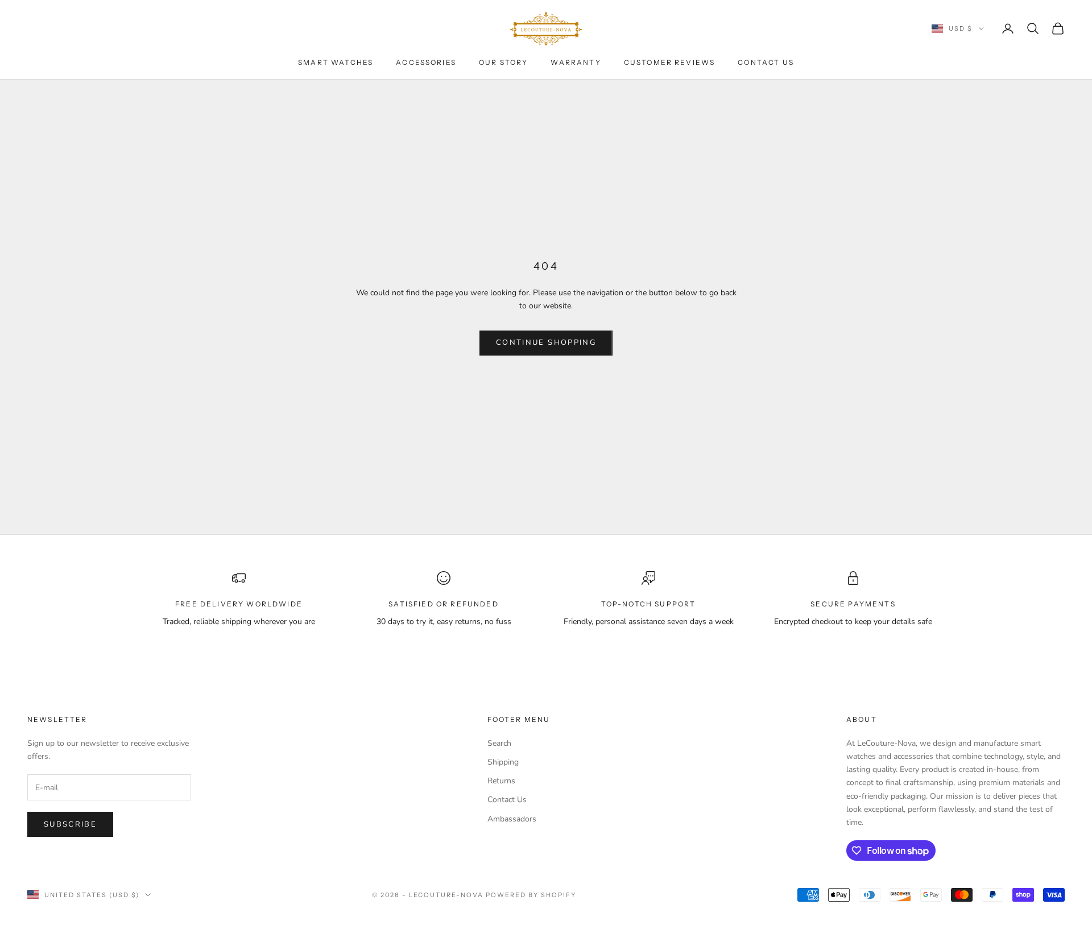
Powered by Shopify (531, 895)
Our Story (503, 62)
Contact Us (766, 62)
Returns (501, 780)
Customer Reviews (669, 62)
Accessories (426, 62)
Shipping (503, 762)
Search (499, 743)
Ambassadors (511, 819)
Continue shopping (546, 342)
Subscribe (70, 824)
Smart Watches (335, 62)
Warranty (576, 62)
